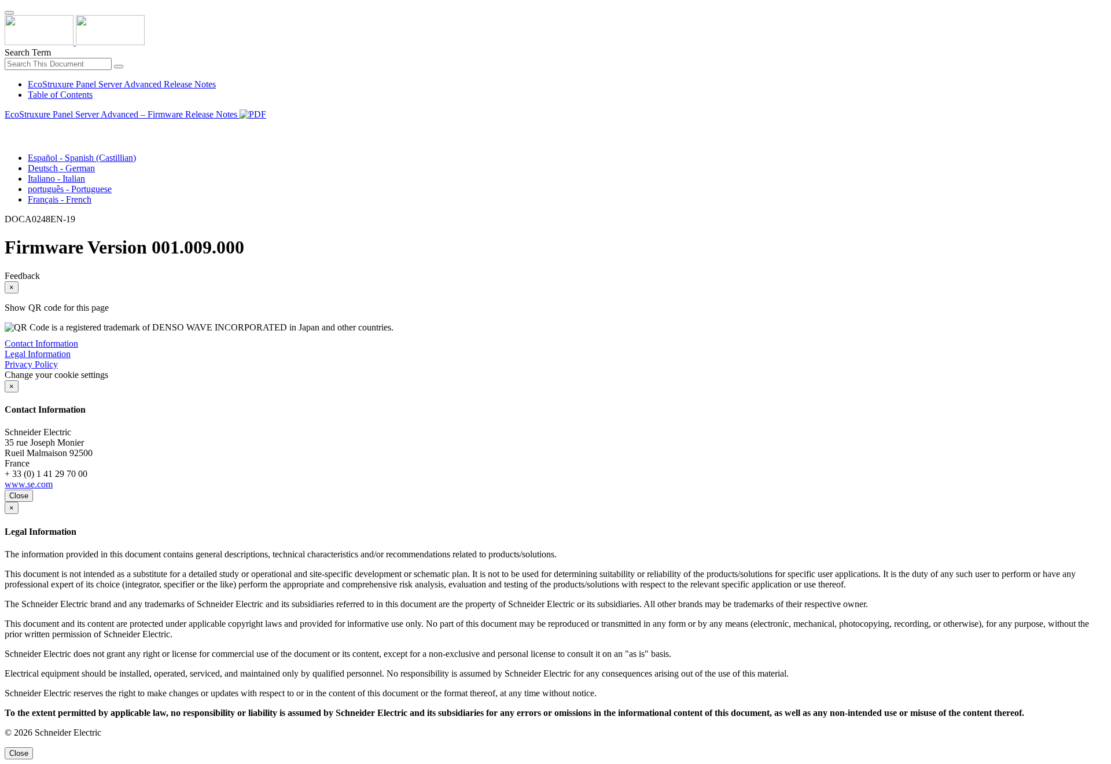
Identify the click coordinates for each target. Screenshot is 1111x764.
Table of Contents (60, 95)
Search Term (28, 52)
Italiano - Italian (56, 178)
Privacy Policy (31, 364)
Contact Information (41, 343)
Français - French (59, 199)
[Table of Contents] (9, 128)
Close (18, 495)
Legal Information (38, 354)
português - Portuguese (70, 189)
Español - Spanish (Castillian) (82, 158)
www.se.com (29, 484)
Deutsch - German (61, 168)
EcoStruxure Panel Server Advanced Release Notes (122, 84)
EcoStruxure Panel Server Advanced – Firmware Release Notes (122, 114)
